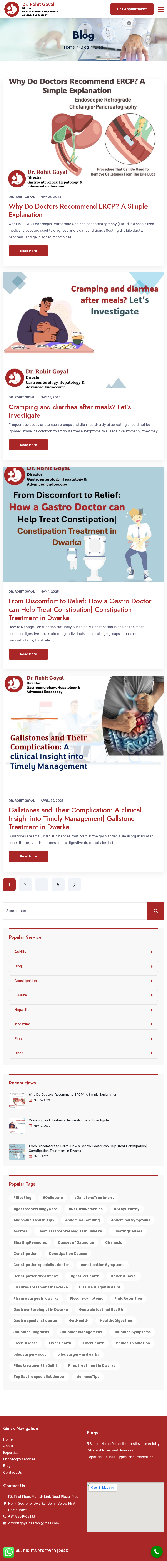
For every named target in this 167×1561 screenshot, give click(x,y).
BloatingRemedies (30, 1242)
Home (8, 1439)
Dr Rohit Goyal (124, 1276)
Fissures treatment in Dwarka (40, 1287)
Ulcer (18, 1053)
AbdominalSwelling (82, 1220)
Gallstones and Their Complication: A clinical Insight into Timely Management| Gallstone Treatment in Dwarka (75, 818)
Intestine (22, 1024)
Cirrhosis (113, 1242)
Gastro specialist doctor (35, 1321)
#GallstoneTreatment (94, 1198)
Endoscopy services (19, 1459)
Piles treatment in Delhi (35, 1366)
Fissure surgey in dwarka (36, 1298)
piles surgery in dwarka (78, 1354)
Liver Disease (25, 1343)
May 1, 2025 (50, 592)
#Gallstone (53, 1198)
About (8, 1446)
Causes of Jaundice (76, 1242)
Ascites (20, 1231)
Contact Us (12, 1472)
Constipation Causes (68, 1254)
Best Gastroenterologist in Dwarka (70, 1231)
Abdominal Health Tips (33, 1220)
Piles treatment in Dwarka (92, 1366)
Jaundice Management (81, 1332)
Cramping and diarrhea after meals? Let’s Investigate (70, 411)
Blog (18, 966)
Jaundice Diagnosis (31, 1332)
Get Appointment (132, 9)
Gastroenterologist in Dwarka (40, 1310)
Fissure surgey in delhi (99, 1287)
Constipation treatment (35, 1276)
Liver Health (60, 1343)
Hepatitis (22, 1010)
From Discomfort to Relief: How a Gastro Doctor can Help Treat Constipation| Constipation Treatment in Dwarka (80, 609)
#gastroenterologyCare (35, 1209)
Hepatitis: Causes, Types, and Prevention (120, 1457)
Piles (18, 1038)
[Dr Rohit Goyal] (33, 9)
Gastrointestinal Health (101, 1310)
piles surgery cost (29, 1354)
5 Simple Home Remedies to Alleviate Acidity (123, 1444)
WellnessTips (87, 1377)
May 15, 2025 (50, 397)
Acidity (20, 952)
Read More (28, 251)
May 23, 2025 (51, 197)
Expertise (10, 1453)
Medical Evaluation (133, 1343)
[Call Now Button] (157, 1552)
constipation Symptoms (102, 1265)
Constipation (25, 981)
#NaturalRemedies (86, 1209)
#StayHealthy (127, 1209)
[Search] (155, 911)
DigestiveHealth (84, 1276)
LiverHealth (93, 1343)
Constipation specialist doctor (41, 1265)
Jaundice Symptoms (132, 1332)
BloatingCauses (127, 1231)
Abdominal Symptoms (130, 1220)
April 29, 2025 (52, 801)
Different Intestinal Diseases (110, 1450)
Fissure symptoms (86, 1298)
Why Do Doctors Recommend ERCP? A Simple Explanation (78, 210)
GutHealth (79, 1321)
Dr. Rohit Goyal (22, 197)
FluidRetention (128, 1298)
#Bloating (22, 1198)
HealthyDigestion (116, 1321)
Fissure (20, 995)
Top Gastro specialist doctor (39, 1377)
